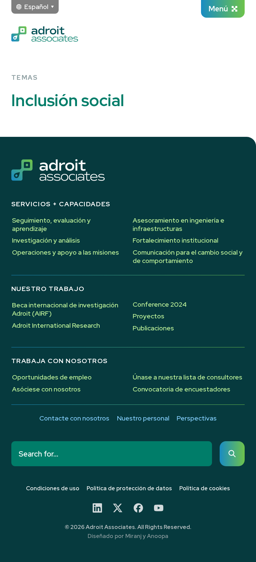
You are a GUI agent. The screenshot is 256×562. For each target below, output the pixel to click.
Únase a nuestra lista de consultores (187, 377)
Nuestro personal (143, 418)
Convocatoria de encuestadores (181, 389)
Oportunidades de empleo (52, 377)
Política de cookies (204, 488)
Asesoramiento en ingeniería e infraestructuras (178, 224)
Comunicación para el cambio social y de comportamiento (188, 256)
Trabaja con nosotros (59, 361)
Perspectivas (197, 418)
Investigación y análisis (46, 240)
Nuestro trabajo (48, 289)
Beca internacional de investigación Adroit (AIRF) (65, 309)
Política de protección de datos (129, 488)
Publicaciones (153, 328)
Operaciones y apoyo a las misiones (65, 252)
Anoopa (157, 536)
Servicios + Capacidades (61, 204)
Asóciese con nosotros (46, 389)
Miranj (133, 536)
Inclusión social (67, 100)
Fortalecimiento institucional (175, 240)
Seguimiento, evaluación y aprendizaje (51, 224)
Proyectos (148, 316)
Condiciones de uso (52, 488)
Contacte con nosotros (74, 418)
